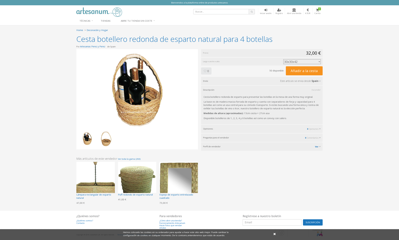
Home (79, 30)
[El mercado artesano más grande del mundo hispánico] (99, 11)
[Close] (274, 234)
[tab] (261, 81)
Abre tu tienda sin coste (136, 20)
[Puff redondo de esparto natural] (137, 180)
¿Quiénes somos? (84, 220)
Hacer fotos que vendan (170, 225)
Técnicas (84, 20)
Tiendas (106, 20)
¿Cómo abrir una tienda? (170, 220)
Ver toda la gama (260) (129, 159)
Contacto (80, 223)
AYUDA (162, 228)
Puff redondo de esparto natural (135, 194)
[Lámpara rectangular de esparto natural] (95, 180)
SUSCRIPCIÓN (313, 222)
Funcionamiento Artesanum (172, 223)
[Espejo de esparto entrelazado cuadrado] (178, 180)
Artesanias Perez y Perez (92, 46)
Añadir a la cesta (304, 70)
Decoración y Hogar (97, 30)
